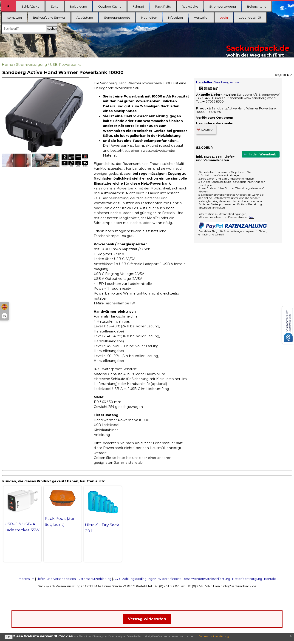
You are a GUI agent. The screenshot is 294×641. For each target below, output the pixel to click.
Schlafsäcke (30, 6)
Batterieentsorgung (247, 579)
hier (251, 217)
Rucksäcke (190, 6)
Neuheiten (149, 17)
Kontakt (270, 579)
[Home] (8, 6)
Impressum (26, 579)
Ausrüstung (84, 17)
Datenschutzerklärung (94, 579)
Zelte (55, 6)
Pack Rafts (163, 6)
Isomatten (14, 17)
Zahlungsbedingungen (139, 579)
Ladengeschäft (250, 17)
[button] (261, 154)
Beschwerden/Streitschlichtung (206, 579)
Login (224, 17)
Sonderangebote (117, 17)
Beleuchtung (256, 6)
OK (8, 637)
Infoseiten (175, 17)
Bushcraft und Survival (49, 17)
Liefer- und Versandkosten (56, 579)
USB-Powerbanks (65, 64)
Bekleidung (78, 6)
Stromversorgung (222, 6)
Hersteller (201, 17)
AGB (116, 579)
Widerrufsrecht (169, 579)
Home (7, 64)
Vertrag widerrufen (147, 619)
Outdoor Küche (110, 6)
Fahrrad (138, 6)
